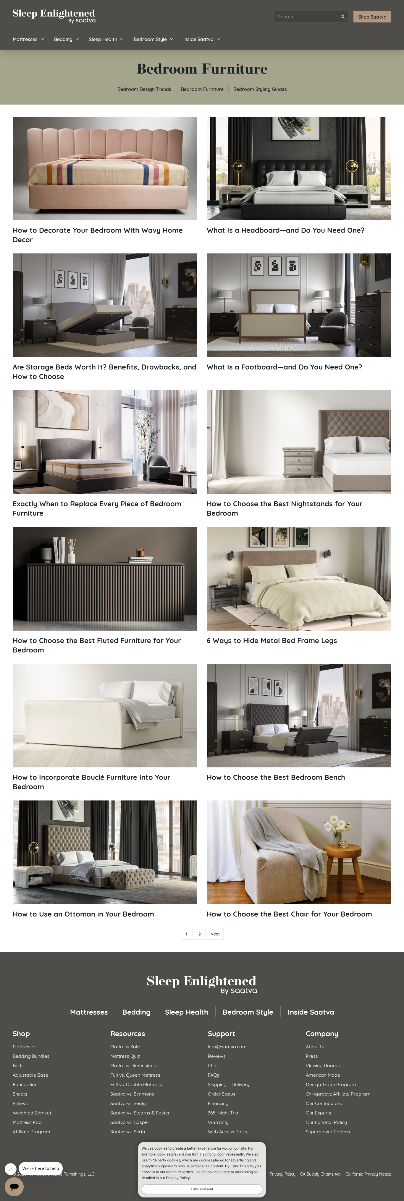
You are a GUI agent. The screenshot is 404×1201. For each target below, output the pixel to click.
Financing (218, 1103)
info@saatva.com (227, 1046)
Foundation (25, 1084)
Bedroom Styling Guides (260, 88)
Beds (18, 1065)
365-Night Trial (224, 1112)
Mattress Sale (125, 1046)
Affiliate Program (31, 1131)
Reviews (217, 1055)
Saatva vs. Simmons (132, 1093)
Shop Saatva (372, 16)
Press (312, 1055)
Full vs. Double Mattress (136, 1084)
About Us (316, 1046)
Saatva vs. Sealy (128, 1103)
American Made (323, 1074)
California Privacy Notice (368, 1173)
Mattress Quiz (125, 1055)
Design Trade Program (331, 1084)
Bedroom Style (150, 38)
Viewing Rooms (323, 1065)
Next (215, 934)
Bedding (63, 38)
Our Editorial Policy (326, 1122)
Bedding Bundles (31, 1055)
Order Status (221, 1093)
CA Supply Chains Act (320, 1173)
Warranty (218, 1122)
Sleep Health (103, 38)
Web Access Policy (228, 1131)
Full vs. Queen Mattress (135, 1074)
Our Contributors (324, 1103)
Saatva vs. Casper (129, 1122)
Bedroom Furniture (202, 88)
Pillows (20, 1103)
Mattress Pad (27, 1122)
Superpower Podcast (329, 1131)
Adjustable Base (30, 1074)
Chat (213, 1065)
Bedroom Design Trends (144, 88)
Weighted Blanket (32, 1112)
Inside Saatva (198, 38)
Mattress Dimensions (133, 1065)
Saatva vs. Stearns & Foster (140, 1112)
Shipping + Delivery (228, 1084)
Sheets (20, 1093)
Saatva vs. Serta (127, 1131)
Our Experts (318, 1112)
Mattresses (25, 38)
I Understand (202, 1189)
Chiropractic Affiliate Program (338, 1093)
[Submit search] (343, 16)
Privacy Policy (282, 1173)
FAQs (213, 1074)
